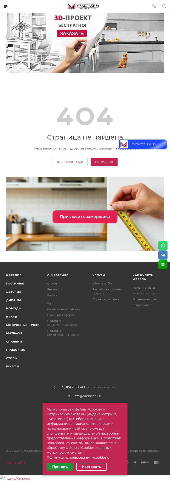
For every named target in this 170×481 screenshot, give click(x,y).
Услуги (98, 275)
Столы (12, 358)
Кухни (11, 316)
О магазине (57, 275)
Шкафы (12, 366)
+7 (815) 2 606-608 (74, 387)
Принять (60, 467)
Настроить (91, 467)
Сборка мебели (103, 283)
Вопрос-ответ (142, 305)
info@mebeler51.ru (88, 396)
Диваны (13, 300)
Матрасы (14, 333)
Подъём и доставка (105, 299)
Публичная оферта (60, 315)
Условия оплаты (143, 287)
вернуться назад (70, 161)
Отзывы (52, 283)
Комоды (14, 308)
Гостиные (15, 283)
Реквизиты (55, 289)
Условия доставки (145, 293)
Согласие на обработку (63, 309)
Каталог (13, 275)
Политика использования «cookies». (78, 457)
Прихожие (15, 349)
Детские (13, 291)
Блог (50, 303)
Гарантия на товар (145, 299)
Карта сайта (16, 462)
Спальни (14, 341)
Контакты (54, 295)
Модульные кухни (23, 325)
